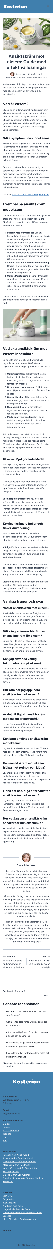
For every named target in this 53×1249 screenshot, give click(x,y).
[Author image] (12, 74)
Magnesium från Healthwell (16, 1165)
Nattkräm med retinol (13, 1206)
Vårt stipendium (11, 1130)
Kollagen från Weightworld (16, 1155)
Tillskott (7, 1134)
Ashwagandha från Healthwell (18, 1158)
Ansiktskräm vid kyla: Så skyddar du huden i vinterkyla (39, 961)
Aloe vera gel (9, 1202)
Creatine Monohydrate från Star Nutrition (23, 1178)
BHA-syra (8, 1196)
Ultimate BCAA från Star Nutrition (19, 1161)
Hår (5, 1140)
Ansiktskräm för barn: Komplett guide (30, 194)
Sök (46, 995)
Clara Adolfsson (34, 74)
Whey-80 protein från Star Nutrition (20, 1168)
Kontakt (6, 1127)
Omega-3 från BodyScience (16, 1175)
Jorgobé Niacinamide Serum (17, 1209)
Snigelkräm (8, 1199)
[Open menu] (47, 6)
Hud (5, 1137)
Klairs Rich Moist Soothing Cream (19, 1219)
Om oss (6, 1124)
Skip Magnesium (11, 1171)
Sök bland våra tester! (14, 991)
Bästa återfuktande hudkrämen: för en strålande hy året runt (13, 961)
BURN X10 (8, 1181)
